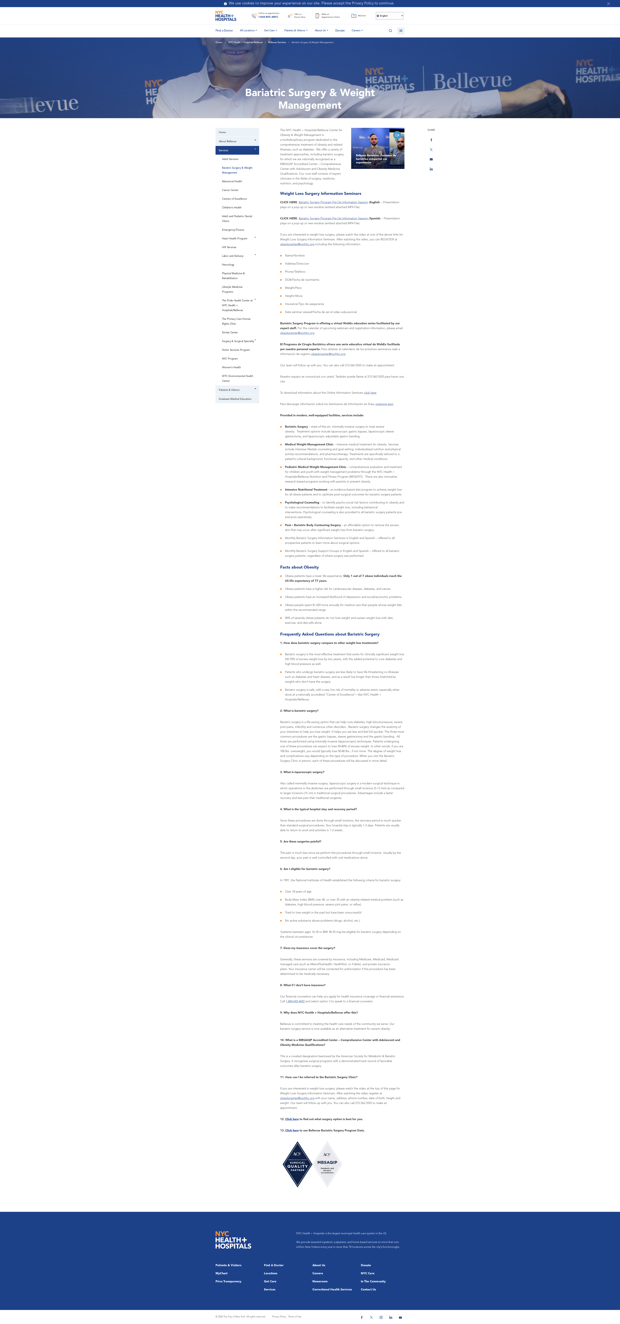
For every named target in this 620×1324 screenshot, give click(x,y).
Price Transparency (229, 1281)
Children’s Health (232, 207)
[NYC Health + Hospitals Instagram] (381, 1317)
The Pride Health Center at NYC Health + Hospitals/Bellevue (237, 305)
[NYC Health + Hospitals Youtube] (400, 1317)
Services (223, 150)
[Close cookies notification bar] (608, 3)
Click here (292, 1119)
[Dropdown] (255, 140)
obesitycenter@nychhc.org (297, 244)
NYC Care (368, 1273)
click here (370, 392)
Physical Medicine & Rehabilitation (233, 276)
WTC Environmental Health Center (237, 378)
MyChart (221, 1273)
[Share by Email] (431, 159)
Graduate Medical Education (235, 399)
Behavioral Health (232, 181)
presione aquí (384, 404)
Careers (356, 30)
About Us (320, 30)
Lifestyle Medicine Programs (232, 289)
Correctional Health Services (332, 1289)
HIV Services (229, 247)
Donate (340, 30)
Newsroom (320, 1281)
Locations (270, 1273)
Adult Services (230, 159)
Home (222, 132)
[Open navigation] (400, 31)
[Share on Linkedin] (431, 169)
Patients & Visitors (294, 30)
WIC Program (230, 359)
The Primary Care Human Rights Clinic (236, 321)
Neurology (228, 265)
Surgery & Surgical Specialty (238, 341)
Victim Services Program (236, 350)
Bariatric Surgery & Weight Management (237, 170)
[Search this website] (390, 31)
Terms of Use (294, 1317)
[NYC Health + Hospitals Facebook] (362, 1317)
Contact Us (368, 1289)
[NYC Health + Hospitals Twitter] (371, 1317)
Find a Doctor (274, 1265)
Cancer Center (230, 190)
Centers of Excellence (234, 199)
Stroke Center (230, 332)
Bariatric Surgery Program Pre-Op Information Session (333, 202)
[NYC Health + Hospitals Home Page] (226, 16)
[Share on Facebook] (431, 140)
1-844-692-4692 (295, 1001)
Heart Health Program (234, 238)
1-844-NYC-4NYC (268, 17)
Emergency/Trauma (233, 230)
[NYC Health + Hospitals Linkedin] (391, 1317)
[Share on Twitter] (431, 150)
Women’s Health (231, 367)
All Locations (247, 30)
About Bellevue (227, 141)
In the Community (373, 1281)
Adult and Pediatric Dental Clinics (237, 219)
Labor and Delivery (232, 256)
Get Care (269, 30)
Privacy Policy (279, 1317)
